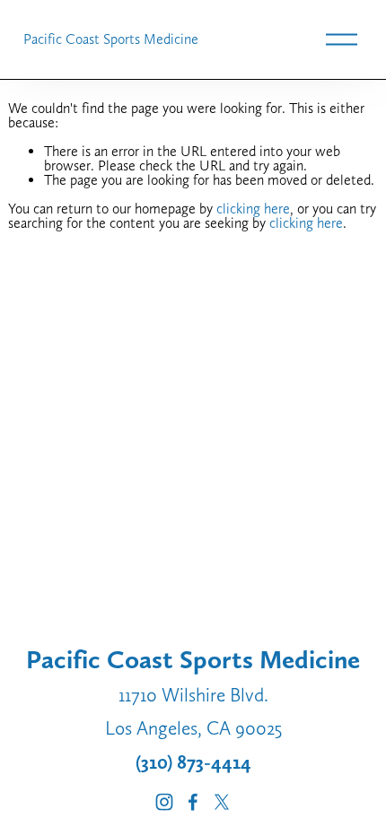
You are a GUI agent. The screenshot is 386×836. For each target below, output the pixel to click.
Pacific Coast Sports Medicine (110, 39)
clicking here (253, 208)
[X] (222, 802)
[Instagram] (164, 802)
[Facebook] (193, 802)
